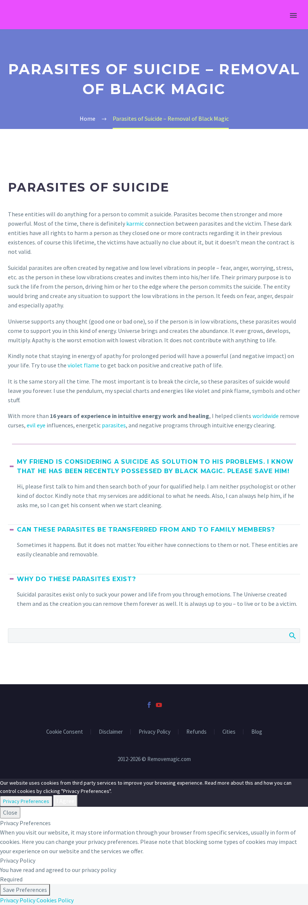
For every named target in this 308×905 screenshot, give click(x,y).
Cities (229, 732)
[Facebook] (149, 705)
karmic (135, 223)
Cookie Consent (64, 732)
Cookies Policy (55, 900)
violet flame (83, 365)
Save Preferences (25, 889)
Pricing (139, 25)
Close (10, 812)
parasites (114, 425)
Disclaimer (111, 732)
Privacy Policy (155, 732)
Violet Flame (185, 25)
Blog (256, 732)
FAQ (226, 25)
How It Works (92, 25)
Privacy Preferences (26, 801)
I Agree (65, 801)
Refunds (196, 732)
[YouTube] (159, 705)
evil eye (36, 425)
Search (292, 635)
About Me (261, 25)
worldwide (265, 416)
